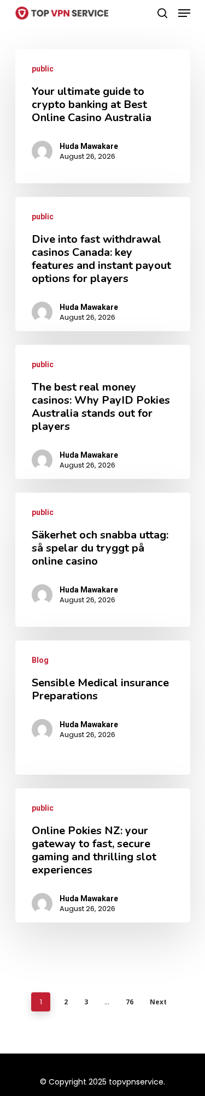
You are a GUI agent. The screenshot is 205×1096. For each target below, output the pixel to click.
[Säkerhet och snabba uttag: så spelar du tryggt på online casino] (102, 560)
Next (158, 1002)
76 (129, 1002)
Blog (40, 660)
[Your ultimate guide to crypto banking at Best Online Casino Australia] (102, 116)
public (43, 68)
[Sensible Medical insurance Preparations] (102, 707)
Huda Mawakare (89, 146)
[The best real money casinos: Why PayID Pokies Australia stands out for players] (102, 412)
